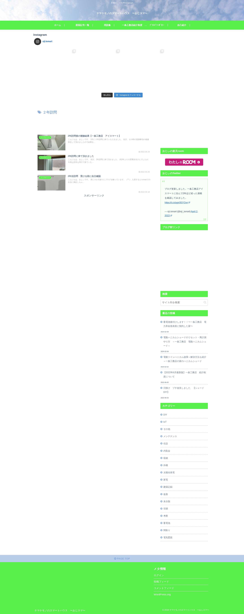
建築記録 (167, 487)
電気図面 (167, 537)
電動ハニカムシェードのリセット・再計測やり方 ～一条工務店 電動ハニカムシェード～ (184, 341)
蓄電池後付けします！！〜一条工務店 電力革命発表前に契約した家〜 (184, 324)
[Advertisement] (94, 123)
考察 (165, 516)
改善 (165, 494)
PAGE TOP (123, 558)
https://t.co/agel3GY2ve (176, 202)
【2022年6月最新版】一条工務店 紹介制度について (184, 374)
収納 (165, 458)
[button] (204, 302)
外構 (165, 465)
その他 (166, 429)
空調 (165, 508)
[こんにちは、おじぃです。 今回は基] (144, 69)
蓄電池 (166, 523)
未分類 (166, 501)
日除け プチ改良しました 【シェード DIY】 (184, 390)
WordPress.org (162, 594)
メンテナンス (170, 436)
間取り (166, 530)
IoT (165, 422)
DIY (165, 414)
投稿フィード (161, 581)
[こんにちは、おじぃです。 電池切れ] (100, 69)
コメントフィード (164, 588)
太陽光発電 (169, 472)
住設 (165, 443)
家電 (165, 479)
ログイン (159, 575)
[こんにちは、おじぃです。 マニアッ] (56, 69)
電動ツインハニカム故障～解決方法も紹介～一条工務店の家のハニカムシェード (184, 359)
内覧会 (166, 451)
